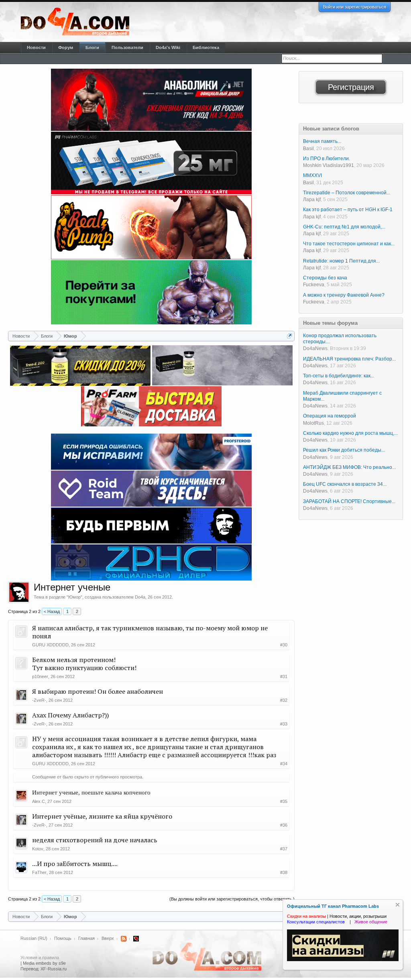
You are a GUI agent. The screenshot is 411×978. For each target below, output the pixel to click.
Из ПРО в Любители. (326, 158)
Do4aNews (315, 348)
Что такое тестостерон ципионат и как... (349, 244)
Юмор (74, 597)
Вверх (108, 938)
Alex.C (38, 801)
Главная (86, 938)
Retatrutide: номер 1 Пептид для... (341, 261)
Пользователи (127, 47)
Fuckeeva (313, 284)
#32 (283, 700)
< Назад (52, 611)
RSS (123, 938)
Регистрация (351, 87)
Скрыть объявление (398, 905)
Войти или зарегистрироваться (354, 6)
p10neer (40, 676)
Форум (65, 47)
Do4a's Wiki (168, 47)
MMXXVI (312, 175)
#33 (283, 723)
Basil (308, 148)
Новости (36, 47)
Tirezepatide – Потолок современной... (346, 193)
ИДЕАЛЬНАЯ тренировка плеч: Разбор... (349, 359)
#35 (283, 801)
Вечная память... (322, 141)
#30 (283, 644)
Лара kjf (312, 199)
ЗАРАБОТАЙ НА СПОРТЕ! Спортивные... (349, 501)
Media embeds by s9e (44, 963)
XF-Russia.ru (54, 968)
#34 (283, 763)
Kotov (37, 848)
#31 (283, 676)
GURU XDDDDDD (50, 644)
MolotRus (313, 423)
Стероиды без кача (325, 278)
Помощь (62, 938)
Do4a (140, 597)
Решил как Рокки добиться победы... (344, 450)
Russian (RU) (33, 938)
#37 (283, 848)
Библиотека (206, 47)
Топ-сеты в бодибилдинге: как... (338, 376)
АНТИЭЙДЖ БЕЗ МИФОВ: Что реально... (349, 467)
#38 (283, 872)
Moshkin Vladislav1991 (328, 165)
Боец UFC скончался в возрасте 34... (345, 484)
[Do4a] (19, 592)
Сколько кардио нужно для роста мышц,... (350, 433)
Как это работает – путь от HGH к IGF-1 (348, 209)
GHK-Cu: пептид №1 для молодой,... (344, 227)
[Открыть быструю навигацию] (289, 335)
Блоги (92, 47)
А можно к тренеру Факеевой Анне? (344, 295)
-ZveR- (39, 700)
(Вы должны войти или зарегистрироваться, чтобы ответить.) (232, 898)
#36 (283, 825)
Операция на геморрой (329, 416)
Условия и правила (39, 957)
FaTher (39, 872)
